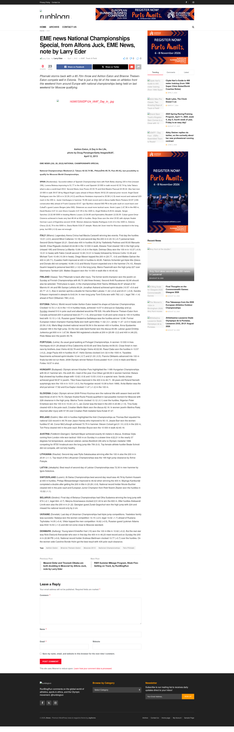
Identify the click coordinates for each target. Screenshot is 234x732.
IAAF (48, 30)
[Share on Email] (132, 66)
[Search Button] (193, 27)
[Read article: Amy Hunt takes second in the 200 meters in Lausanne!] (170, 264)
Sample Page (189, 718)
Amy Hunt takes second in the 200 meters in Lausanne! (170, 272)
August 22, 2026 (157, 278)
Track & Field (91, 58)
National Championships (109, 548)
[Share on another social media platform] (138, 66)
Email (43, 641)
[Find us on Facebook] (186, 2)
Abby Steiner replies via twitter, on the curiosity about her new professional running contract (180, 136)
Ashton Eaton (52, 548)
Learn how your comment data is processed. (93, 668)
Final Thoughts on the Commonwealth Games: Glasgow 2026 (177, 289)
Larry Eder (58, 58)
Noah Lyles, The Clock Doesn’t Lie (176, 100)
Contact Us (56, 2)
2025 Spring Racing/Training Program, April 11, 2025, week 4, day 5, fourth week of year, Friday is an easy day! (180, 118)
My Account (177, 718)
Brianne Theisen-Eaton (71, 548)
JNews (48, 718)
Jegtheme (92, 718)
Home (43, 26)
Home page (166, 718)
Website (96, 641)
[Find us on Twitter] (190, 2)
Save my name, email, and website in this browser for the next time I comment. (79, 653)
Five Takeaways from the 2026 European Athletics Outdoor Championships (180, 305)
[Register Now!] (145, 13)
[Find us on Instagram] (193, 2)
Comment (45, 595)
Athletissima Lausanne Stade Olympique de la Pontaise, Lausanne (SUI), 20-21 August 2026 (180, 322)
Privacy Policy (45, 2)
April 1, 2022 (72, 58)
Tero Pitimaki (128, 548)
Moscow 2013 (90, 548)
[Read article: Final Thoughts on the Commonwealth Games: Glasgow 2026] (155, 291)
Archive (54, 26)
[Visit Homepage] (55, 14)
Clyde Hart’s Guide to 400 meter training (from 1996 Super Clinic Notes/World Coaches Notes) (178, 84)
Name (43, 629)
